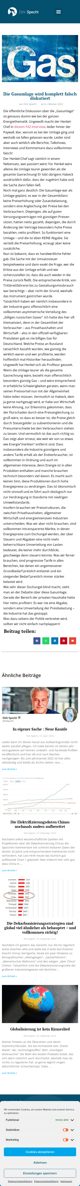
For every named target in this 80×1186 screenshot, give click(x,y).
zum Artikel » (9, 769)
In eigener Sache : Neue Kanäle (40, 729)
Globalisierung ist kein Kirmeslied (40, 1029)
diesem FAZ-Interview (29, 127)
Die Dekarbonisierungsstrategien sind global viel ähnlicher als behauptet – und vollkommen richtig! (40, 928)
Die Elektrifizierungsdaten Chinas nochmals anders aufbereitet (40, 824)
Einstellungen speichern (40, 1173)
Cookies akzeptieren (40, 1152)
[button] (58, 11)
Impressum (66, 1181)
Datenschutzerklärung (20, 1181)
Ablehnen (40, 1162)
